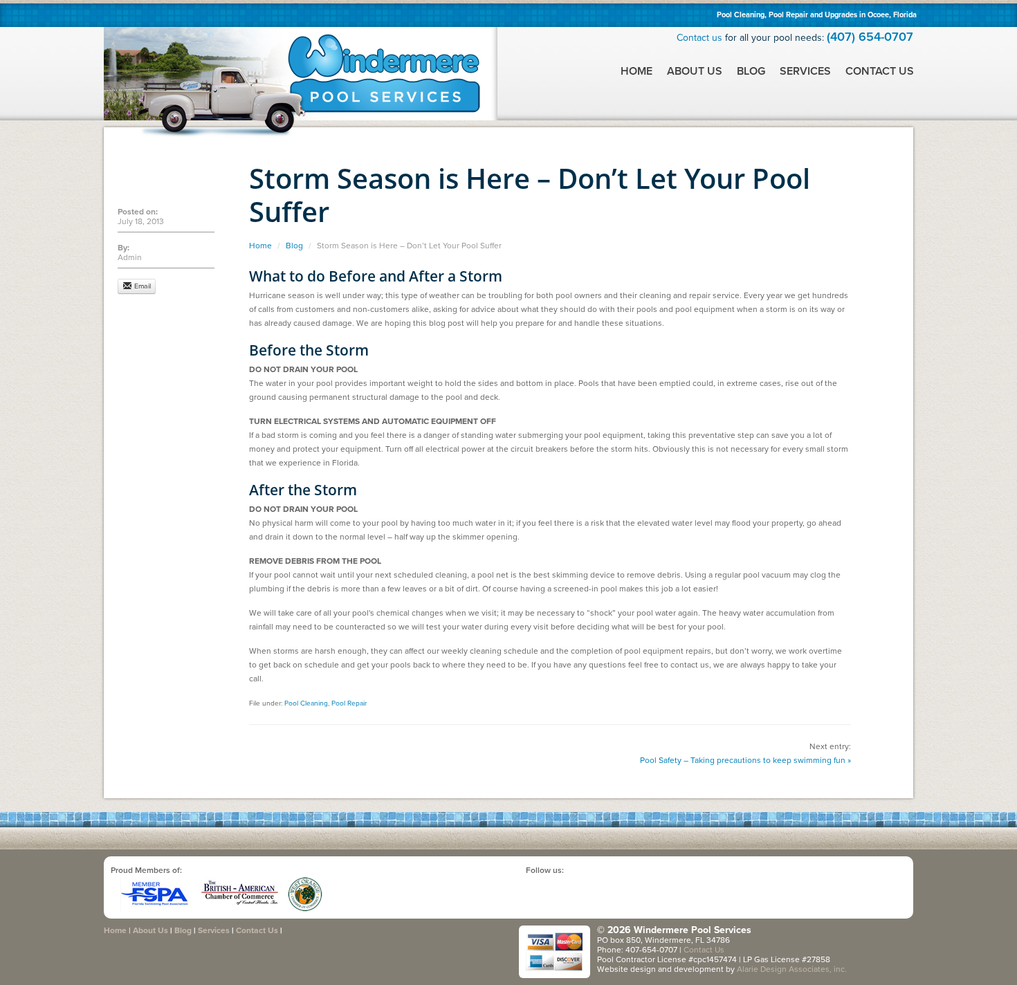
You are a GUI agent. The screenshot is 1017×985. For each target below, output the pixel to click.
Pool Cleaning (306, 703)
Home (636, 71)
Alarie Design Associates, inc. (792, 969)
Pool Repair (349, 703)
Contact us (699, 38)
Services (805, 71)
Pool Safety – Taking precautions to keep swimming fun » (745, 760)
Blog (751, 71)
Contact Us (879, 71)
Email (141, 286)
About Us (694, 71)
